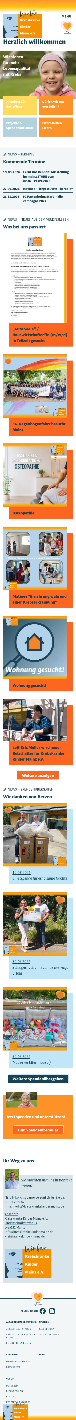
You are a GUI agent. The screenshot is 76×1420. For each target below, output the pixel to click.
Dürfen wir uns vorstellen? (53, 104)
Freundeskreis (14, 1391)
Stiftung (11, 1396)
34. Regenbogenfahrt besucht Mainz (38, 426)
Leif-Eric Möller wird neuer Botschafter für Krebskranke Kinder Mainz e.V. (38, 753)
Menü (66, 16)
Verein (10, 1378)
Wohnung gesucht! (29, 685)
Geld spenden (47, 1329)
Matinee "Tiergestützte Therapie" (48, 188)
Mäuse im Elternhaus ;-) (31, 1059)
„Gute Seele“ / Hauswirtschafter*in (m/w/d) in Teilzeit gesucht (39, 334)
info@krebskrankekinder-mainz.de (29, 1232)
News (42, 1354)
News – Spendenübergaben (30, 789)
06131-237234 (14, 1202)
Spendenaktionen (49, 1334)
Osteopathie (23, 513)
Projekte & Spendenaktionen (19, 125)
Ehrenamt (12, 1354)
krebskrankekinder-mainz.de (25, 1236)
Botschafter (13, 1367)
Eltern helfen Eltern (52, 125)
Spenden (44, 1321)
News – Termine (21, 154)
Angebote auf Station (18, 1329)
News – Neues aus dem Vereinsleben (38, 219)
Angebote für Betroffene (16, 104)
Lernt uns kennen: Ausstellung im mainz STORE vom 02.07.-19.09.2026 (46, 176)
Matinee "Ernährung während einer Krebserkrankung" (39, 599)
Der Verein (12, 1385)
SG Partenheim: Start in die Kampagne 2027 (43, 198)
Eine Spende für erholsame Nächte (39, 875)
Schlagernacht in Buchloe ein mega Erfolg (40, 967)
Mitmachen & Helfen (18, 1361)
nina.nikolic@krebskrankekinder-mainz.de (34, 1206)
